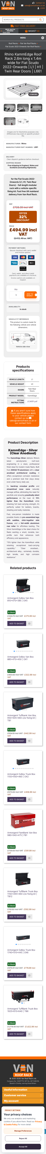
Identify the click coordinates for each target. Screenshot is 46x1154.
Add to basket (16, 623)
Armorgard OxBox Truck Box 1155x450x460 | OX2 (21, 775)
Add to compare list (29, 623)
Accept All (23, 1147)
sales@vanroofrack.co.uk (35, 5)
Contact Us (40, 3)
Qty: (16, 289)
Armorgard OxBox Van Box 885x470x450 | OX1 (20, 658)
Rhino (23, 143)
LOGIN (42, 8)
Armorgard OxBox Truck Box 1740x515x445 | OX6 (21, 951)
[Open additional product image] (10, 108)
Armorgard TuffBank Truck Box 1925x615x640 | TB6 (22, 1009)
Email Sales (6, 32)
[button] (13, 592)
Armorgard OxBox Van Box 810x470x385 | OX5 (20, 599)
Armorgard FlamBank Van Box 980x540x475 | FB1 (22, 833)
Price (11, 226)
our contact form (23, 423)
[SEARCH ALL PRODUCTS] (40, 19)
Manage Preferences (23, 1131)
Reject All (23, 1138)
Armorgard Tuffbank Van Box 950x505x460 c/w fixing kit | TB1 (21, 718)
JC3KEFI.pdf (32, 401)
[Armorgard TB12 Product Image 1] (23, 879)
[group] (23, 585)
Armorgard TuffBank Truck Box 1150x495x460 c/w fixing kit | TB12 (22, 894)
